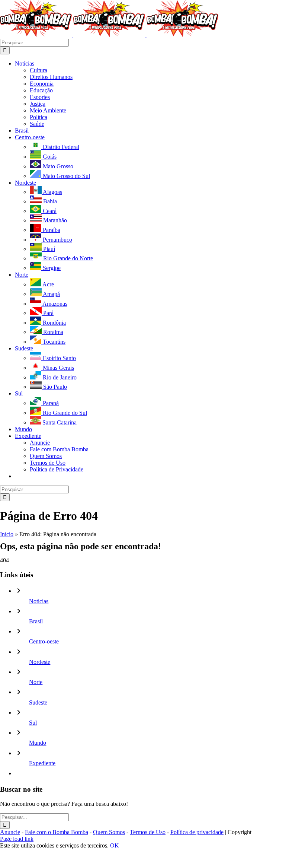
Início (6, 534)
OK (114, 845)
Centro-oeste (44, 641)
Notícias (38, 601)
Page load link (16, 839)
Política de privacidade (197, 832)
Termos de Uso (148, 832)
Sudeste (38, 702)
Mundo (37, 743)
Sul (33, 722)
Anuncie (10, 832)
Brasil (36, 621)
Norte (35, 682)
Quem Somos (109, 832)
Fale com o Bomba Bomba (56, 832)
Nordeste (39, 662)
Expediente (42, 763)
